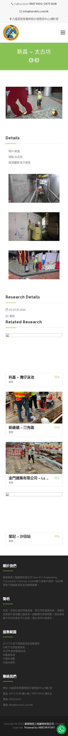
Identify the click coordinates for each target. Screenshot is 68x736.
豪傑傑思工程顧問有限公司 (39, 723)
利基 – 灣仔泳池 (21, 377)
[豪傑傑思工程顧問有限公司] (23, 33)
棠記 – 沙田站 (20, 536)
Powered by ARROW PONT (39, 727)
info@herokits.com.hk (36, 11)
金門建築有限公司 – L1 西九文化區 (29, 478)
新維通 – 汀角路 (21, 428)
